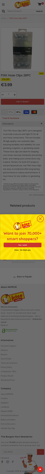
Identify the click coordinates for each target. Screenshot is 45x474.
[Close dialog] (40, 218)
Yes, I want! (22, 245)
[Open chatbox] (40, 469)
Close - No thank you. (22, 250)
